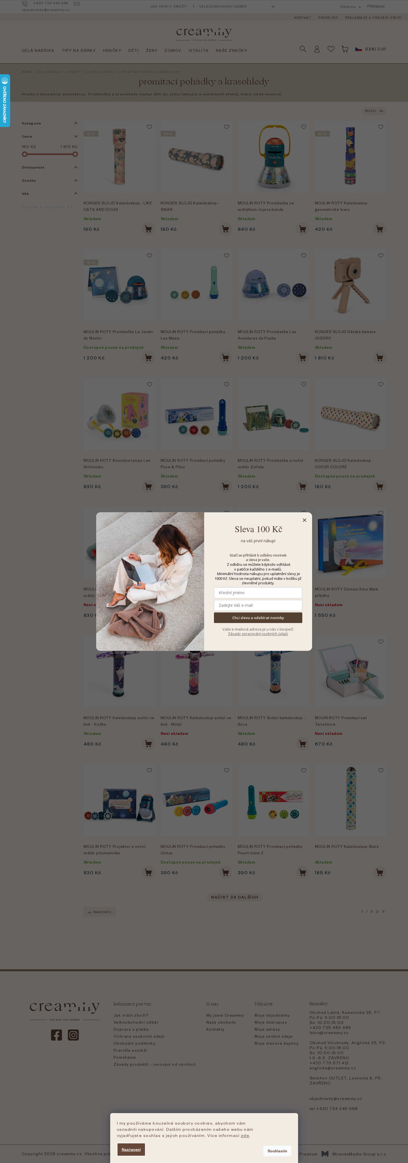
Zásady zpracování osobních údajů (258, 633)
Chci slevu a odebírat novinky (258, 617)
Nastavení (131, 1149)
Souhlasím (277, 1150)
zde (245, 1135)
